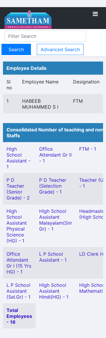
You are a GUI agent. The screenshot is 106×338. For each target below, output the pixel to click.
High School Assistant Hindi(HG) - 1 (53, 291)
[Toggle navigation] (95, 13)
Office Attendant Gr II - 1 (55, 155)
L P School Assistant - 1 (53, 257)
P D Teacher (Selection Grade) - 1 (52, 186)
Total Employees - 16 (19, 316)
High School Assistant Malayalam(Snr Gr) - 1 (55, 220)
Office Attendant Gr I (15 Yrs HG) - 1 (18, 263)
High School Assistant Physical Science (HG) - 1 (16, 226)
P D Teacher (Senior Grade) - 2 (18, 189)
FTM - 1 (87, 149)
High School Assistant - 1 (18, 158)
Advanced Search (60, 49)
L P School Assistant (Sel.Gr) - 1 (18, 291)
